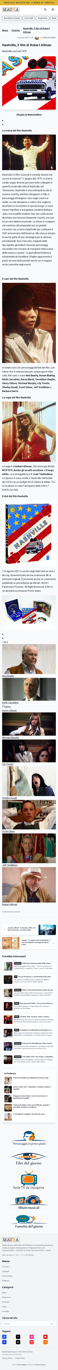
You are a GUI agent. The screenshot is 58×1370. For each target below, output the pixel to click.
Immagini (5, 1311)
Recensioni (6, 1297)
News (5, 30)
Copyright (5, 1271)
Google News (42, 18)
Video (4, 1307)
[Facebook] (4, 1337)
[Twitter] (18, 1337)
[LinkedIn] (4, 1342)
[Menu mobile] (53, 10)
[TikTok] (18, 1342)
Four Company (22, 1364)
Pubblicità (5, 1281)
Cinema (15, 30)
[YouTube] (45, 1337)
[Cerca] (45, 10)
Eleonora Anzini (40, 1364)
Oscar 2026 (28, 18)
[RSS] (45, 1342)
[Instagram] (32, 1337)
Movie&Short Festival (12, 18)
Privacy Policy (7, 1276)
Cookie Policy (20, 1358)
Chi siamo (6, 1267)
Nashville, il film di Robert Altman (36, 30)
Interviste (5, 1302)
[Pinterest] (32, 1342)
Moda (54, 18)
